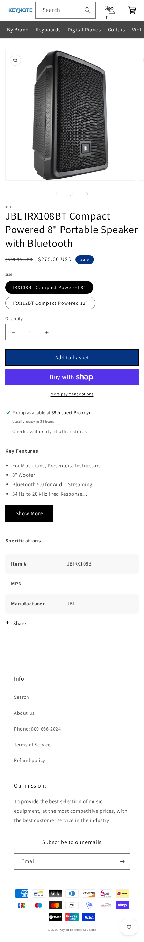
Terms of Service (32, 744)
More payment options (72, 393)
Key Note (89, 930)
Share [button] (19, 623)
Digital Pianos (84, 29)
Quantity (14, 319)
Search (21, 697)
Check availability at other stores (49, 431)
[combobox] (65, 10)
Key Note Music (71, 930)
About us (24, 713)
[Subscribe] (122, 861)
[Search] (87, 10)
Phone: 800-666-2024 (37, 729)
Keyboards (48, 29)
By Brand (18, 29)
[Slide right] (87, 193)
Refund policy (29, 760)
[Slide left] (56, 193)
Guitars (116, 29)
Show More (29, 513)
